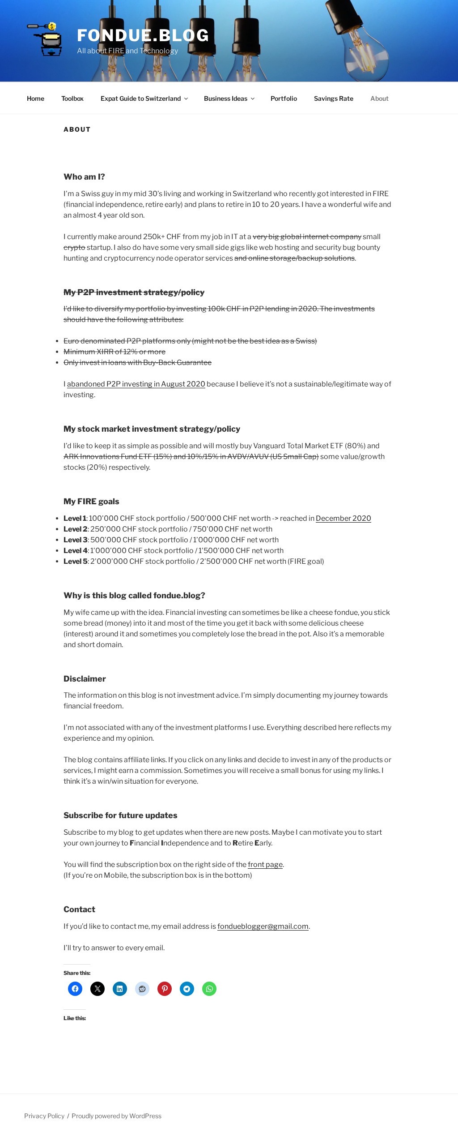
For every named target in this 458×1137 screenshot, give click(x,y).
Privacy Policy (44, 1116)
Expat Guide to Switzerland (141, 98)
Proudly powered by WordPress (116, 1116)
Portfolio (284, 98)
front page (265, 864)
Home (35, 98)
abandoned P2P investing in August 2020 (136, 384)
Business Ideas (225, 98)
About (379, 98)
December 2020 (343, 518)
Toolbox (72, 98)
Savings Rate (333, 98)
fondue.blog (143, 35)
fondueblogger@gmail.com (263, 926)
